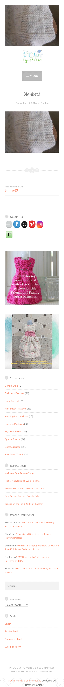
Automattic (44, 671)
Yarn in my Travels (14, 454)
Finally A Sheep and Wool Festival (22, 480)
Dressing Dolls (12, 400)
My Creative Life (13, 431)
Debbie (44, 103)
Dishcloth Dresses (14, 393)
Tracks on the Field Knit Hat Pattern (24, 503)
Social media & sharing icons (25, 680)
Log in (8, 623)
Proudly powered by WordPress (32, 667)
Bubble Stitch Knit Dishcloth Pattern (24, 488)
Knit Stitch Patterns (15, 408)
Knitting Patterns (14, 423)
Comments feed (13, 639)
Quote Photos (12, 439)
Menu (34, 75)
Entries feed (11, 631)
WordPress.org (13, 646)
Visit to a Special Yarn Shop (19, 473)
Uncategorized (12, 446)
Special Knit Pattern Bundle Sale (22, 496)
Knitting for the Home (16, 416)
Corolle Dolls (11, 385)
